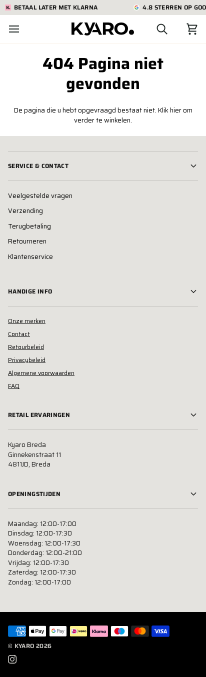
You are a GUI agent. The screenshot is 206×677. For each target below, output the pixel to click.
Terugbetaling (29, 226)
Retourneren (27, 241)
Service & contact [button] (38, 165)
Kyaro (24, 645)
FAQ (14, 385)
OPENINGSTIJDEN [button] (34, 493)
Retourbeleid (26, 347)
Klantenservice (30, 257)
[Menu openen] (23, 29)
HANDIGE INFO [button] (30, 291)
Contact (19, 333)
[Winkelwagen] (183, 29)
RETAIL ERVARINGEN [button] (39, 415)
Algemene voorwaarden (41, 373)
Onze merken (27, 321)
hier (176, 110)
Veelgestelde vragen (40, 195)
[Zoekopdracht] (153, 29)
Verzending (25, 211)
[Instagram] (12, 659)
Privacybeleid (27, 359)
